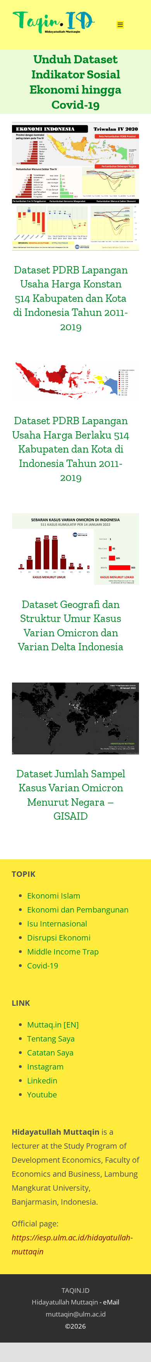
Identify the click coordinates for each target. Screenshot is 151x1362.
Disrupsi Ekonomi (59, 937)
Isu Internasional (57, 923)
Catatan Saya (50, 1052)
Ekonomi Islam (54, 895)
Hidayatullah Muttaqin (65, 1302)
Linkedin (42, 1080)
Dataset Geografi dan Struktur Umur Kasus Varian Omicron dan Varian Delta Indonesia (75, 524)
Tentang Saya (51, 1038)
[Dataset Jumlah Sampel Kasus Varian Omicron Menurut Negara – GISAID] (75, 718)
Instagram (45, 1066)
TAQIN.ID (75, 1290)
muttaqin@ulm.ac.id (76, 1314)
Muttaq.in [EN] (53, 1024)
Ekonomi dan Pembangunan (78, 909)
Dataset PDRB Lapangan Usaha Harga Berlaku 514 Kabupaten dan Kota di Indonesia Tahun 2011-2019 (70, 449)
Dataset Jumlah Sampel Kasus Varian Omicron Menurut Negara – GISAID (75, 699)
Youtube (42, 1094)
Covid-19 (42, 965)
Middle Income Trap (63, 951)
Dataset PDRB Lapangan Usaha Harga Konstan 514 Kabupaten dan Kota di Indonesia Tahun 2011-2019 (75, 161)
